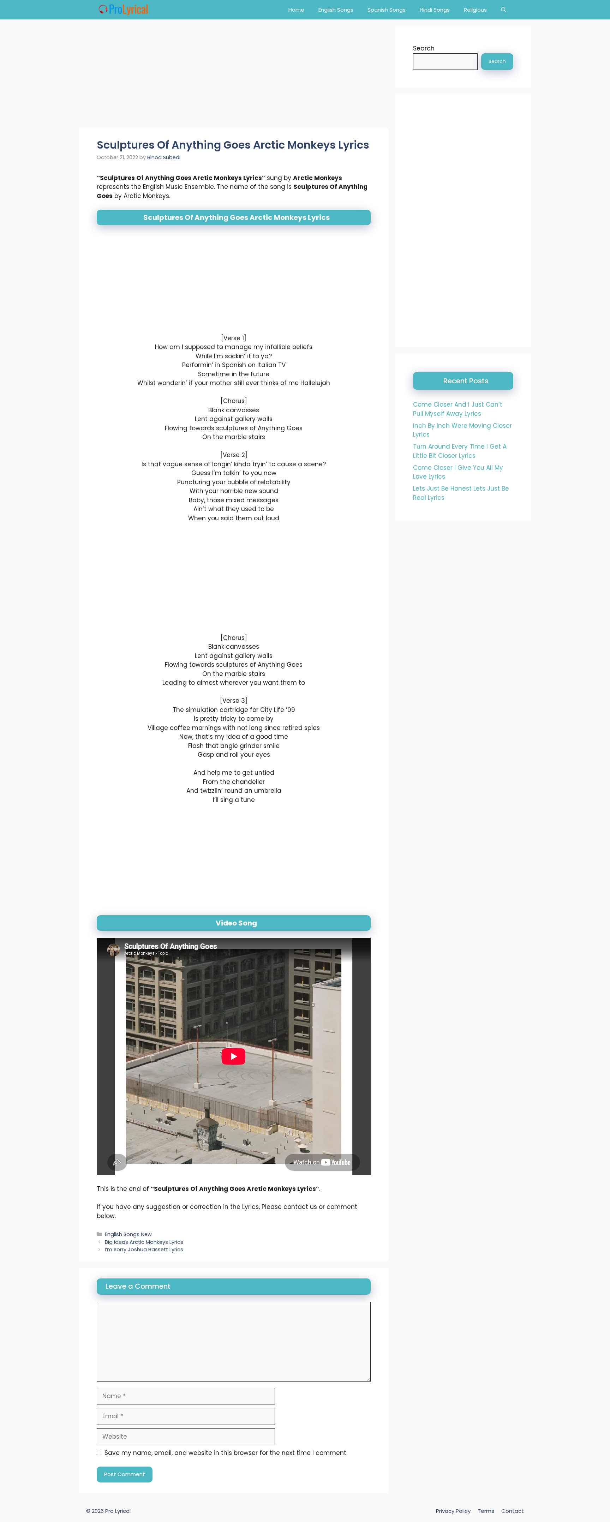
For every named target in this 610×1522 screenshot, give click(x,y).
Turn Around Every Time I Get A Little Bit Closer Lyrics (460, 451)
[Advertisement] (233, 75)
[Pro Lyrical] (123, 9)
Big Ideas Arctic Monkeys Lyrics (144, 1242)
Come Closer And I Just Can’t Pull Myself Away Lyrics (457, 409)
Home (296, 9)
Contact (512, 1511)
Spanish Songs (386, 9)
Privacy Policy (453, 1511)
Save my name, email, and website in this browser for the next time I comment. (225, 1453)
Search (424, 48)
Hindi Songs (435, 9)
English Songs (335, 9)
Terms (486, 1511)
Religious (475, 9)
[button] (503, 9)
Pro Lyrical (118, 1511)
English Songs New (128, 1234)
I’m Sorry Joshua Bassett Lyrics (144, 1249)
